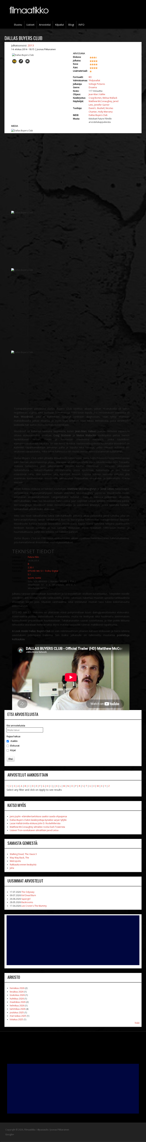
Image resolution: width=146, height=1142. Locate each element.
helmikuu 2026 (17, 1005)
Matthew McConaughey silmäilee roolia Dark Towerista (37, 826)
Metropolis (15, 861)
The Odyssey (27, 891)
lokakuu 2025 (16, 1019)
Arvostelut (45, 24)
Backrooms (27, 902)
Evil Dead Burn (28, 895)
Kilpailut (59, 24)
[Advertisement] (73, 940)
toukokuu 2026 (17, 995)
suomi (31, 577)
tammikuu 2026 (17, 1008)
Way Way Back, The (19, 857)
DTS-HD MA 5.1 (36, 570)
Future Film (33, 557)
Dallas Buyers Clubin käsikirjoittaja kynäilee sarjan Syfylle (38, 819)
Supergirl (25, 898)
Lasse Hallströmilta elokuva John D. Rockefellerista (35, 823)
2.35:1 (31, 567)
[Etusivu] (29, 16)
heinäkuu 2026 (17, 988)
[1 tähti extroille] (96, 72)
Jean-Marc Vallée (97, 94)
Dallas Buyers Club (98, 115)
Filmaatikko (30, 1129)
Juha (12, 867)
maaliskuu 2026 (17, 1002)
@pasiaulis (42, 1129)
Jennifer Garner (102, 104)
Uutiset (30, 24)
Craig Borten (95, 97)
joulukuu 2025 (17, 1012)
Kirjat (13, 750)
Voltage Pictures (97, 84)
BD (90, 77)
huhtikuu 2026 (17, 998)
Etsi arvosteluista (16, 725)
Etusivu (18, 24)
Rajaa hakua (13, 736)
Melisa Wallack (110, 97)
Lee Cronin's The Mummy (34, 905)
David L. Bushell (97, 108)
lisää (137, 1022)
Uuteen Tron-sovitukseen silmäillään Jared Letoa (34, 830)
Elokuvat (14, 745)
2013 (31, 45)
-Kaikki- (14, 741)
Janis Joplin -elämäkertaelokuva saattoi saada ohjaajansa (38, 816)
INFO (81, 24)
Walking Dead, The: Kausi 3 (23, 854)
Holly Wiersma (105, 111)
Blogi (71, 24)
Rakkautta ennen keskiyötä (23, 864)
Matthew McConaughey (100, 101)
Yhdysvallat (94, 80)
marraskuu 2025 (18, 1015)
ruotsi (38, 577)
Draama (93, 87)
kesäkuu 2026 (17, 991)
